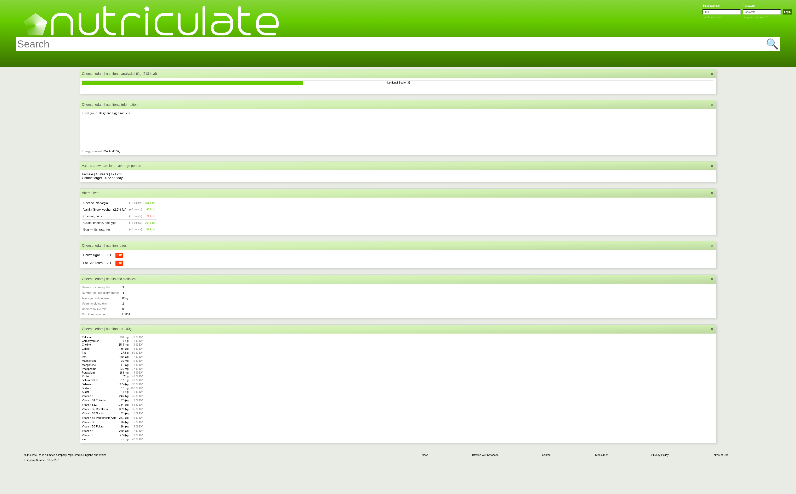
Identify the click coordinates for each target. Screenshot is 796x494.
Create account (712, 17)
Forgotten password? (755, 17)
